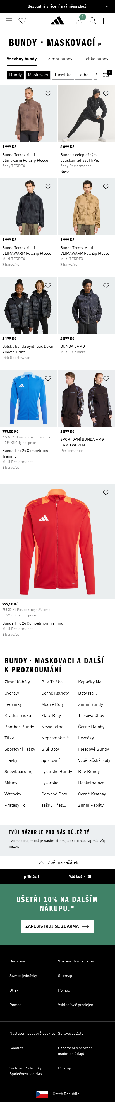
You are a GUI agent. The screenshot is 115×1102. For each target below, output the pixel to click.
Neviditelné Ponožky (52, 727)
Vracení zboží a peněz (76, 961)
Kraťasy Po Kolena (14, 806)
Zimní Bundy (90, 704)
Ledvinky (13, 704)
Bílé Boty (50, 749)
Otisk (14, 990)
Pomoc (64, 990)
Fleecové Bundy (93, 749)
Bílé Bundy (89, 772)
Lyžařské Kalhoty (49, 784)
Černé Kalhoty (55, 693)
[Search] (92, 20)
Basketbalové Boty (91, 784)
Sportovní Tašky (19, 749)
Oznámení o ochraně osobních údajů (75, 1051)
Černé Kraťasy (92, 794)
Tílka (9, 738)
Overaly (11, 693)
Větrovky (12, 794)
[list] (57, 59)
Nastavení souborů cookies (32, 1034)
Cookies (16, 1048)
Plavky (10, 760)
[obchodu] (57, 22)
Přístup (64, 1068)
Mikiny (10, 783)
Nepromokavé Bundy (55, 739)
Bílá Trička (52, 682)
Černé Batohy (91, 727)
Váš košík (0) (80, 877)
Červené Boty (54, 794)
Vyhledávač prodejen (75, 1005)
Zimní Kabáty (17, 682)
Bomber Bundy (19, 727)
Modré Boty (52, 704)
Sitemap (65, 976)
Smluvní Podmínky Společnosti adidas (25, 1071)
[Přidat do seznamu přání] (48, 94)
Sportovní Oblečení (50, 761)
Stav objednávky (23, 976)
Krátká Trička (17, 716)
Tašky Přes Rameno (52, 806)
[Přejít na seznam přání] (22, 20)
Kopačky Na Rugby (89, 683)
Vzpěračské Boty (94, 760)
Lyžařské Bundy (56, 772)
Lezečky (86, 738)
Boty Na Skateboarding (92, 694)
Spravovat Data (70, 1034)
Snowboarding (18, 772)
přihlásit (31, 877)
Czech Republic (66, 1094)
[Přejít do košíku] (106, 20)
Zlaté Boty (51, 716)
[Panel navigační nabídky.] (9, 20)
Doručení (17, 961)
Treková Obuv (91, 716)
